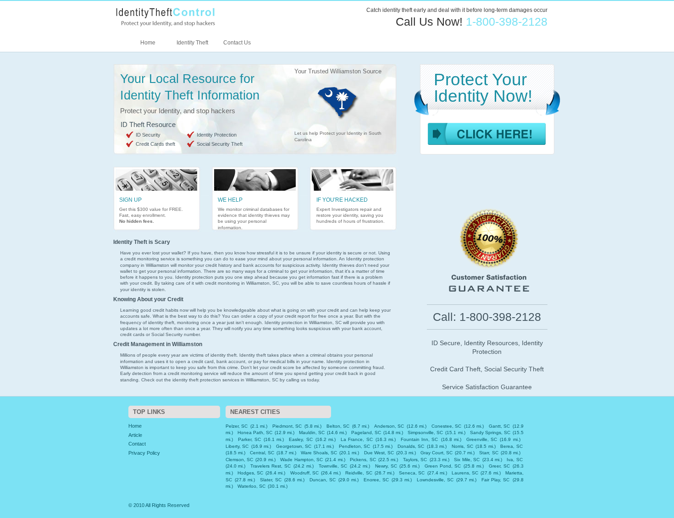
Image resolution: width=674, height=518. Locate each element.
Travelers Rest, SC (270, 465)
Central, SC (262, 452)
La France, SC (356, 439)
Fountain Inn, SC (419, 439)
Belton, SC (338, 426)
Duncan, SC (322, 479)
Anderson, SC (389, 426)
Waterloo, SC (251, 486)
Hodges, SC (250, 472)
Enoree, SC (376, 479)
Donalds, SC (411, 446)
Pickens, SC (363, 459)
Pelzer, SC (237, 426)
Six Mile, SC (467, 459)
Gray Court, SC (436, 452)
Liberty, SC (237, 446)
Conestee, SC (446, 426)
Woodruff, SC (304, 472)
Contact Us (237, 42)
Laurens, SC (465, 472)
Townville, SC (333, 465)
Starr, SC (488, 452)
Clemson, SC (239, 459)
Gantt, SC (499, 426)
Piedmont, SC (287, 426)
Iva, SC (514, 459)
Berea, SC (511, 446)
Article (135, 435)
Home (147, 42)
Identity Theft (192, 42)
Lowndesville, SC (435, 479)
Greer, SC (499, 465)
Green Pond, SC (443, 465)
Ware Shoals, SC (319, 452)
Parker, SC (249, 439)
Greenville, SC (481, 439)
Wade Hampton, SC (301, 459)
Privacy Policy (144, 453)
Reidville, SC (358, 472)
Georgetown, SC (294, 446)
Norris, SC (462, 446)
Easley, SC (300, 439)
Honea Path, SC (255, 432)
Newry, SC (386, 465)
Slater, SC (271, 479)
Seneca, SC (412, 472)
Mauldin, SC (312, 432)
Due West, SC (379, 452)
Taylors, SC (415, 459)
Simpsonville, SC (425, 432)
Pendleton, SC (354, 446)
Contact (137, 443)
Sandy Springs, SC (490, 432)
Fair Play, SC (495, 479)
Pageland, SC (366, 432)
